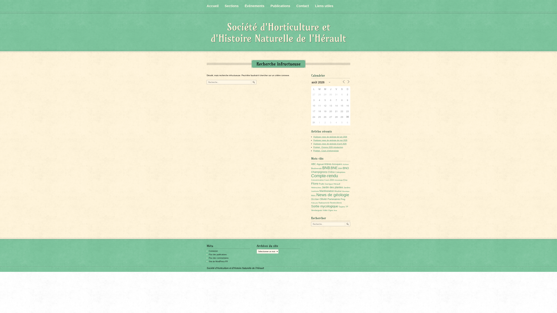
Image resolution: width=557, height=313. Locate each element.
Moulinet (338, 191)
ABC (313, 164)
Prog (343, 199)
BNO (346, 168)
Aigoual (320, 164)
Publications (280, 6)
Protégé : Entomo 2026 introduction (328, 147)
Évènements (254, 6)
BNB (326, 168)
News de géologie (332, 194)
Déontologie (338, 180)
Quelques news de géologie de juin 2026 (330, 137)
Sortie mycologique (324, 206)
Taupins (342, 207)
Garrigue (329, 184)
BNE (334, 168)
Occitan (315, 199)
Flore (314, 183)
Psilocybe (314, 203)
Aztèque (346, 164)
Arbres (327, 164)
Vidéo (325, 210)
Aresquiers (337, 164)
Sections (232, 6)
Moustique (345, 191)
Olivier (323, 199)
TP (347, 207)
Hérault (336, 184)
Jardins (347, 187)
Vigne (330, 210)
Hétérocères (316, 188)
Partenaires (334, 199)
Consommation (317, 180)
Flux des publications (218, 254)
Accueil (213, 6)
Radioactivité (324, 203)
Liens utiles (324, 6)
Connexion (213, 251)
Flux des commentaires (219, 258)
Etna (345, 180)
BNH (340, 169)
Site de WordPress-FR (218, 261)
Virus (335, 210)
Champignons (319, 172)
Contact (302, 6)
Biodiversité (316, 168)
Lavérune (315, 191)
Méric (313, 196)
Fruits (321, 184)
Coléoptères (340, 172)
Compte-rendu (324, 175)
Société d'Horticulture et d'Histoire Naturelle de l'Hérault (278, 32)
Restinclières (336, 203)
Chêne (331, 172)
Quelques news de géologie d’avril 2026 (330, 144)
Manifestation (326, 191)
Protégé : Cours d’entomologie (326, 151)
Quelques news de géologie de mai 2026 (330, 140)
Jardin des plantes (332, 187)
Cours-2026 (329, 180)
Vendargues (316, 210)
